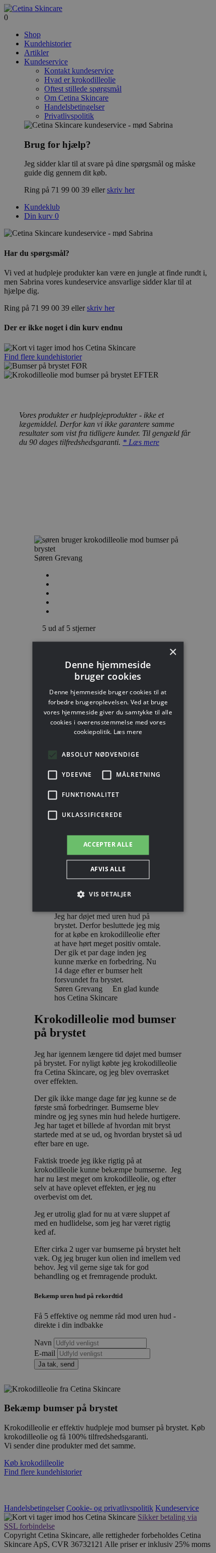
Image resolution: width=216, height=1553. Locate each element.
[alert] (108, 776)
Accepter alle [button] (108, 845)
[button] (108, 894)
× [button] (172, 652)
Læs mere (128, 732)
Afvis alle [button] (108, 869)
